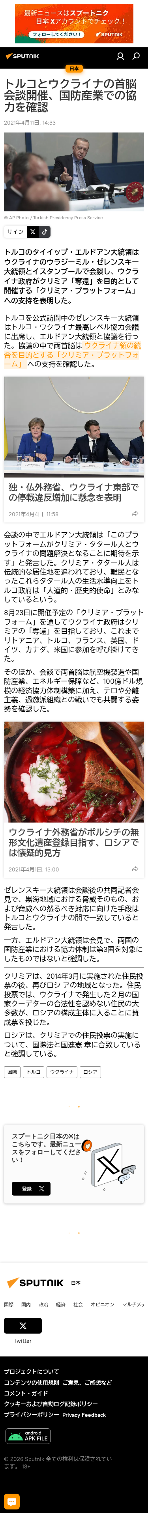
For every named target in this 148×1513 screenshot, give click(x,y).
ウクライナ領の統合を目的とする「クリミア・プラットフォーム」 (72, 355)
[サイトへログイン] (120, 56)
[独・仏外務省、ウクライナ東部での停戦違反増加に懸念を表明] (74, 427)
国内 (26, 1304)
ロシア (90, 1072)
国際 (12, 1072)
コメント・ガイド (26, 1393)
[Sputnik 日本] (23, 59)
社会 (78, 1304)
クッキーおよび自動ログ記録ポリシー (51, 1404)
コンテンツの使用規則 (31, 1382)
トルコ (33, 1072)
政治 (43, 1304)
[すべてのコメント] (12, 1501)
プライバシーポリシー (31, 1414)
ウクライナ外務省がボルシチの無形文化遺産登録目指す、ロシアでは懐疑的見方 (74, 842)
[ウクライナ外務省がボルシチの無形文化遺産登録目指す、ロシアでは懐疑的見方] (74, 772)
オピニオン (102, 1304)
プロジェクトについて (31, 1371)
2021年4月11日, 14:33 (30, 122)
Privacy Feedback (84, 1414)
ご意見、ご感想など (87, 1382)
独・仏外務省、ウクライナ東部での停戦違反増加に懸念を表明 (74, 492)
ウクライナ (62, 1072)
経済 (61, 1304)
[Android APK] (28, 1437)
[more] (135, 513)
